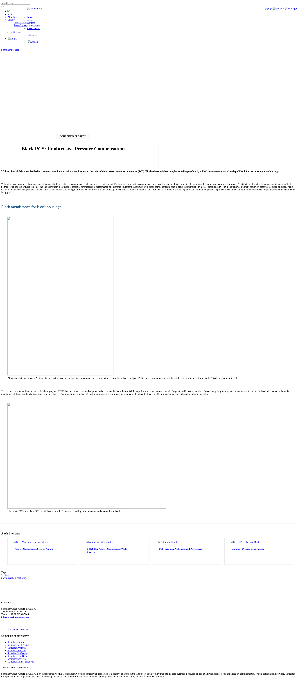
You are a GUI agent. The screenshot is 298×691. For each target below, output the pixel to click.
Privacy (24, 629)
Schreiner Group (15, 642)
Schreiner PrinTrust (16, 650)
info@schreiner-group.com (15, 617)
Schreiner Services (16, 659)
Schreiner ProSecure (17, 653)
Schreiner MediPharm (18, 645)
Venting (5, 575)
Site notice (12, 629)
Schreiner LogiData (17, 656)
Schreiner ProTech (10, 49)
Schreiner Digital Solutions (20, 661)
